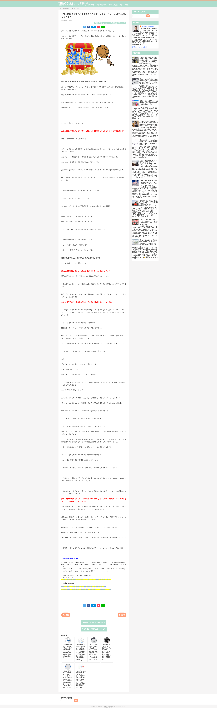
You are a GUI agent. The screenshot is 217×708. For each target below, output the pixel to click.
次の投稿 (66, 615)
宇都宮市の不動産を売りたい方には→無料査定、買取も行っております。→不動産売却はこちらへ (86, 589)
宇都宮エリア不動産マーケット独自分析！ (74, 3)
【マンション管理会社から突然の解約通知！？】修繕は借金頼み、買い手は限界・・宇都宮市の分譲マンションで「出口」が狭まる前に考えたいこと (148, 82)
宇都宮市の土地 (91, 586)
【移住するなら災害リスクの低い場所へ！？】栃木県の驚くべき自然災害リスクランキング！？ (148, 103)
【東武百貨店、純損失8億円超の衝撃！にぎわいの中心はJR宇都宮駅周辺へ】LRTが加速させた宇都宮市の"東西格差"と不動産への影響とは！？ (148, 60)
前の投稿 (122, 615)
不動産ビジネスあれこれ (101, 23)
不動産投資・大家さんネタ (118, 23)
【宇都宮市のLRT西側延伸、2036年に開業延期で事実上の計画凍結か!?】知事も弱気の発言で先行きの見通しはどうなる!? (148, 124)
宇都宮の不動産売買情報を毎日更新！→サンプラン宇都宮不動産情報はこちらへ (86, 579)
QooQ (111, 707)
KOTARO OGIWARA (148, 26)
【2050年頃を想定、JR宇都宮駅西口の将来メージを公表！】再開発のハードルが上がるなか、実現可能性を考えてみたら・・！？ (148, 243)
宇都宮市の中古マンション (68, 586)
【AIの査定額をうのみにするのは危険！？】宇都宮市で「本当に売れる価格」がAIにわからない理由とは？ (148, 142)
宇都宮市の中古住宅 (81, 586)
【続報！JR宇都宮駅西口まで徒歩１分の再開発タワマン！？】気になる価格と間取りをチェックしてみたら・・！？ (148, 163)
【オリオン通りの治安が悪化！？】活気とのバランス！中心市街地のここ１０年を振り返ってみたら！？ (148, 222)
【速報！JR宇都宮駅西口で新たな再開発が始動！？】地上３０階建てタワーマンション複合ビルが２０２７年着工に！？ (148, 183)
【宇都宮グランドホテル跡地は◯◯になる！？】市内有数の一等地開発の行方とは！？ (148, 202)
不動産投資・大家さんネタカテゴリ (94, 629)
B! (93, 27)
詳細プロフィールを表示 (139, 47)
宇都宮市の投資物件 (101, 586)
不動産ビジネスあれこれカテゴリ (94, 623)
